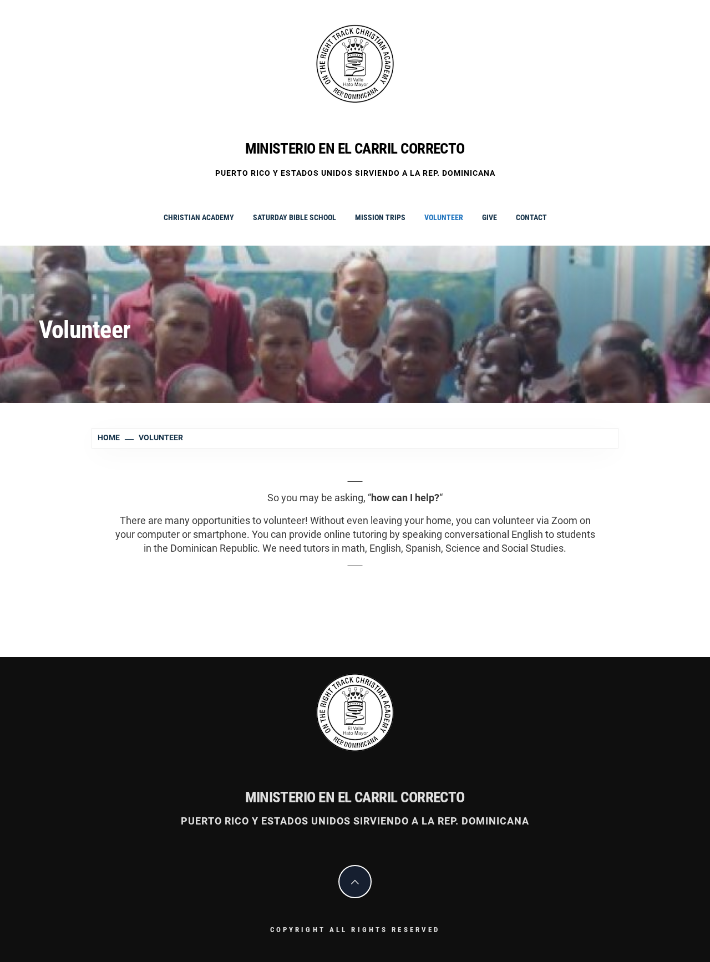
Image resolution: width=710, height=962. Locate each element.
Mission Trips (380, 217)
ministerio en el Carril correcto (355, 148)
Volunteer (443, 217)
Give (489, 217)
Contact (531, 217)
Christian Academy (199, 217)
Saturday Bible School (294, 217)
